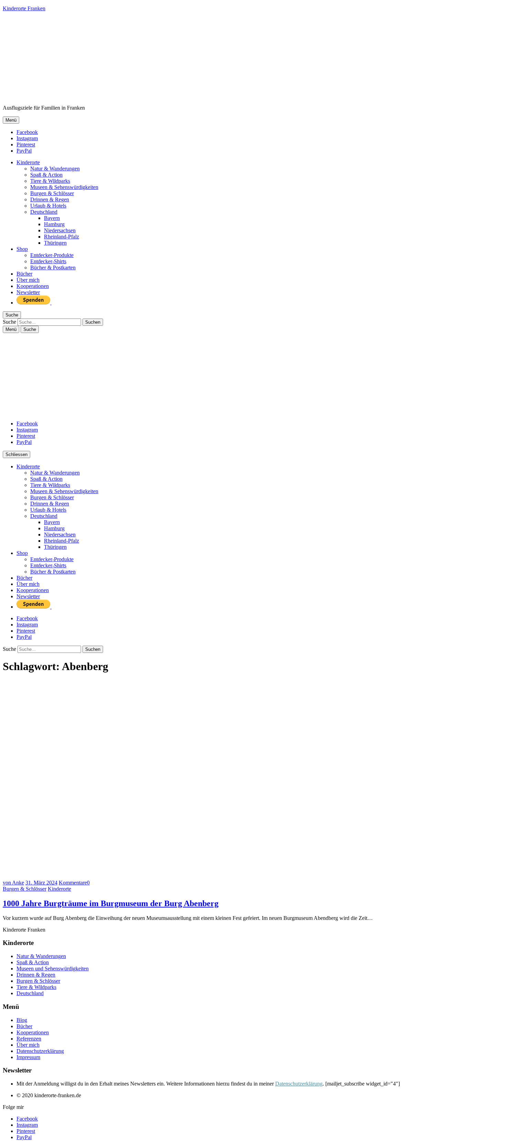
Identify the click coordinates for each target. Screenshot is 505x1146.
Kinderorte (28, 162)
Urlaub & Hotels (48, 206)
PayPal (24, 151)
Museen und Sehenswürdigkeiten (52, 968)
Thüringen (55, 243)
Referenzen (28, 1039)
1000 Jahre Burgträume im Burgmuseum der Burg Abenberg (110, 903)
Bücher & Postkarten (53, 267)
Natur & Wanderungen (55, 168)
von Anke (13, 883)
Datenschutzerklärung (40, 1051)
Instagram (27, 138)
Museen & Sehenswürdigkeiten (64, 187)
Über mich (28, 280)
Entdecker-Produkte (52, 255)
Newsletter (28, 292)
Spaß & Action (46, 175)
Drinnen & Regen (49, 199)
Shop (22, 249)
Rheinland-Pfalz (61, 237)
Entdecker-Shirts (48, 261)
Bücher (24, 274)
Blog (21, 1020)
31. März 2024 (41, 883)
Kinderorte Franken (24, 8)
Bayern (52, 218)
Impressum (28, 1057)
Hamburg (54, 224)
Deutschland (43, 212)
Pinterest (25, 144)
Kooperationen (32, 286)
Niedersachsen (60, 230)
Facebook (27, 132)
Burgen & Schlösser (52, 193)
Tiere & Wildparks (50, 181)
